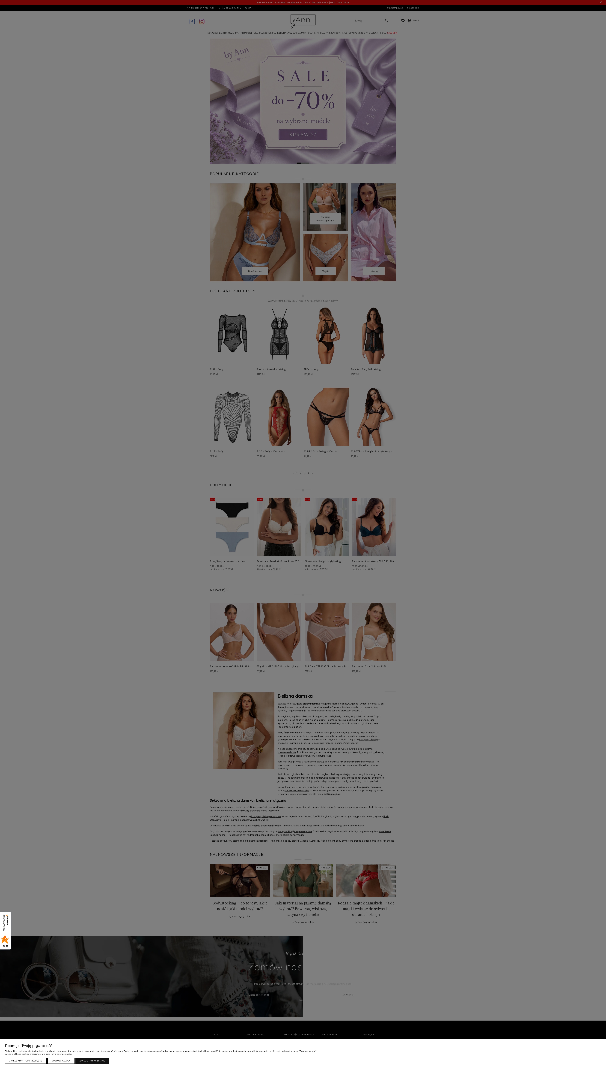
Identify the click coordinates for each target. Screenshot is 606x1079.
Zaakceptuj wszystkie (92, 1061)
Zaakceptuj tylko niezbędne (25, 1061)
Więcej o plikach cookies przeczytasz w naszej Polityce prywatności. (38, 1054)
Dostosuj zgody (61, 1061)
